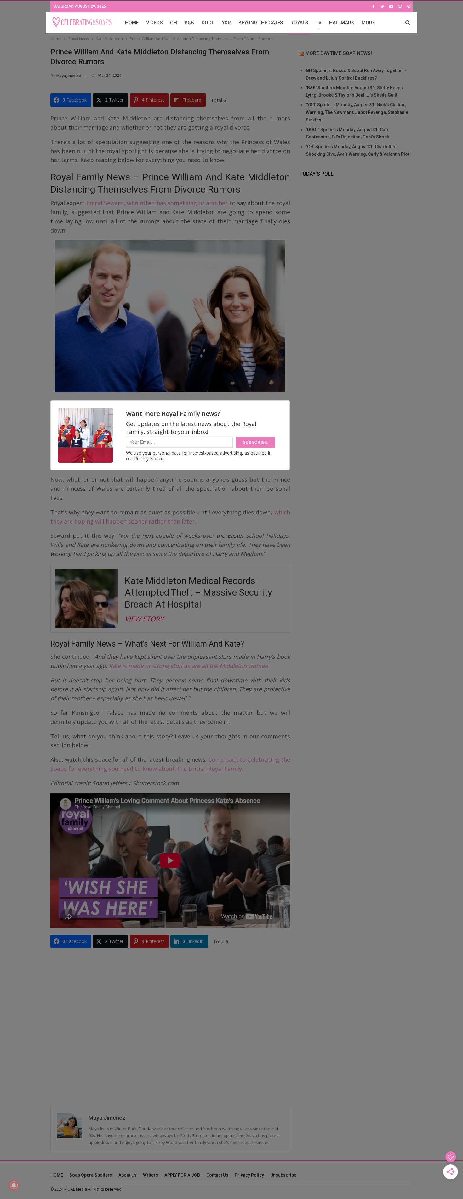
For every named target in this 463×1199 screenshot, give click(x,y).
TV (319, 22)
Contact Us (217, 1175)
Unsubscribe (283, 1175)
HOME (132, 22)
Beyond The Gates (260, 22)
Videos (154, 22)
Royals (299, 22)
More (368, 22)
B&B (189, 22)
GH (173, 22)
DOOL (208, 22)
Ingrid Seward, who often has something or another (157, 203)
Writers (150, 1175)
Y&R (226, 22)
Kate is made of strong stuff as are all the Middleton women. (189, 666)
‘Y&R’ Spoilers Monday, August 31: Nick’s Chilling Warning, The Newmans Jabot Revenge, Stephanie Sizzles (357, 112)
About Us (127, 1175)
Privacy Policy (249, 1175)
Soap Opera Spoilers (90, 1175)
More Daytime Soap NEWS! (338, 53)
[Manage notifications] (14, 1185)
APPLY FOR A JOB (182, 1175)
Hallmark (341, 22)
